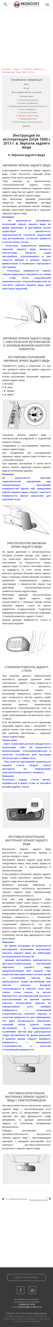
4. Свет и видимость (27, 109)
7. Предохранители (27, 118)
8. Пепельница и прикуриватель (27, 122)
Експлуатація (26, 96)
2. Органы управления (27, 103)
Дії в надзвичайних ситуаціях (26, 92)
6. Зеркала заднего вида (27, 115)
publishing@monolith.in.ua (30, 1307)
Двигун (26, 126)
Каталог (6, 69)
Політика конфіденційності (36, 1313)
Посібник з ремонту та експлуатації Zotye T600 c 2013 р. (23, 71)
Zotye (16, 69)
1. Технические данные (27, 100)
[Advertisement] (26, 39)
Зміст (26, 84)
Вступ (26, 88)
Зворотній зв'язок (26, 1277)
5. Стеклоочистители (27, 112)
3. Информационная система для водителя (27, 106)
